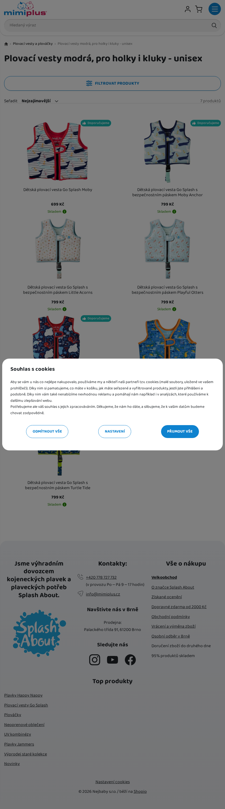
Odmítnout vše (47, 431)
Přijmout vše (180, 431)
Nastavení (115, 431)
